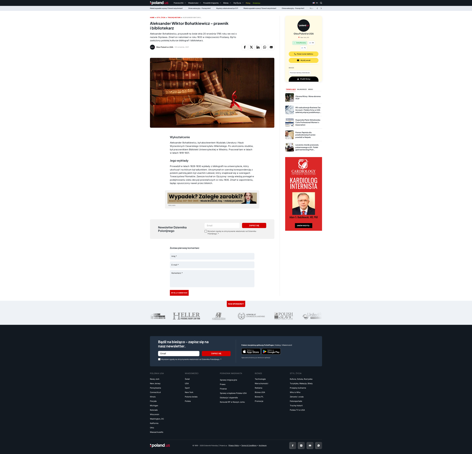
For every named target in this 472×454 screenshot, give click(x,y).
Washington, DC (157, 419)
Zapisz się (254, 225)
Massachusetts (156, 432)
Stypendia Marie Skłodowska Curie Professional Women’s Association (307, 122)
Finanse (223, 389)
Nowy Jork (154, 379)
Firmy (248, 3)
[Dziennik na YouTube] (310, 445)
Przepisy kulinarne (298, 388)
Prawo (222, 384)
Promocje (259, 401)
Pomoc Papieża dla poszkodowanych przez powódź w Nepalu (305, 134)
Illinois (153, 397)
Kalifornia (154, 423)
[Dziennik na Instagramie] (301, 445)
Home (152, 17)
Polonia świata (191, 397)
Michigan (154, 405)
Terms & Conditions (249, 445)
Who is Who (295, 392)
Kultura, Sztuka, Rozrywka (301, 379)
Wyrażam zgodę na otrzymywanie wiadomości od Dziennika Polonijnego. (232, 232)
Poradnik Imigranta (231, 373)
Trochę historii (174, 17)
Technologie (260, 379)
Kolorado (154, 410)
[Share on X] (251, 47)
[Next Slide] (321, 8)
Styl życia (161, 17)
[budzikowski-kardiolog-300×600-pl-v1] (303, 193)
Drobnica (256, 3)
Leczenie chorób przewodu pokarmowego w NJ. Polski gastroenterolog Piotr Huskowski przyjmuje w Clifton (308, 148)
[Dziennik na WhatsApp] (318, 445)
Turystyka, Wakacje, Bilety (301, 383)
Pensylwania (155, 388)
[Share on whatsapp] (265, 47)
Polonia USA (157, 373)
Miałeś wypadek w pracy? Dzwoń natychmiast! (166, 8)
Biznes (258, 373)
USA (187, 383)
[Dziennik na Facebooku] (292, 445)
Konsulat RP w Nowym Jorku (232, 402)
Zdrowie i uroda (296, 397)
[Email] (271, 47)
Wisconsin (154, 414)
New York (189, 392)
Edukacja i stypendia (229, 397)
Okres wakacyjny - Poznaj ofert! (199, 8)
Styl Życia (296, 373)
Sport (187, 388)
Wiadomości (191, 373)
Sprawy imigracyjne (228, 380)
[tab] (291, 89)
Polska (188, 401)
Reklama (258, 388)
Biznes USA (260, 392)
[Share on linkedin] (258, 47)
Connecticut (155, 392)
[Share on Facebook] (245, 47)
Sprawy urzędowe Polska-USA (233, 393)
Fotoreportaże (296, 401)
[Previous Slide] (317, 8)
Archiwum (263, 445)
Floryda (153, 401)
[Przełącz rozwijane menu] (185, 3)
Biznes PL (259, 397)
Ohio (152, 427)
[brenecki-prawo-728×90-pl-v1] (212, 198)
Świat (187, 379)
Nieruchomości (261, 383)
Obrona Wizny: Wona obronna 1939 (308, 97)
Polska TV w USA (297, 410)
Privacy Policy (234, 445)
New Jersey (155, 383)
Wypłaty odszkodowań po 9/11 (227, 8)
